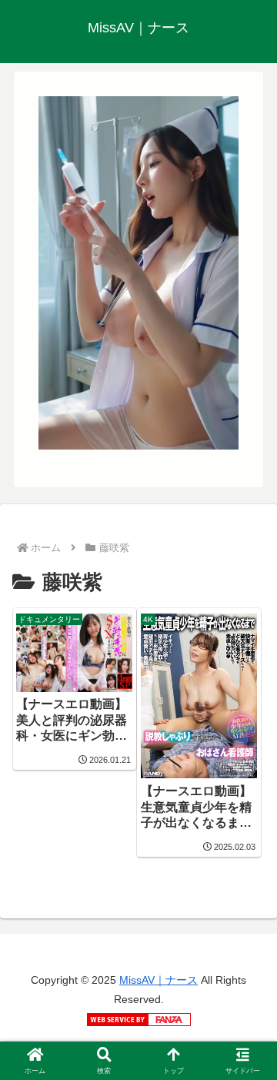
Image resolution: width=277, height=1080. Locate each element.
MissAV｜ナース (158, 980)
